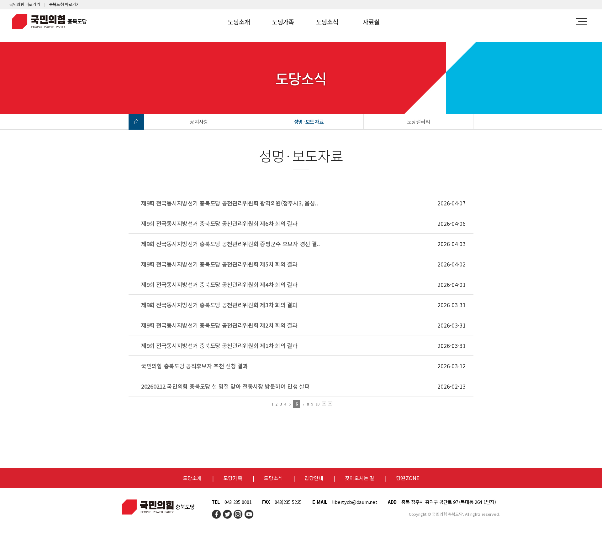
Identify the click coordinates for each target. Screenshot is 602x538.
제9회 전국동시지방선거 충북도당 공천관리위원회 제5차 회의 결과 (219, 264)
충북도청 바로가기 (64, 4)
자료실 (371, 21)
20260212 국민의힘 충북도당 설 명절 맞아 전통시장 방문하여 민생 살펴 (225, 386)
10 (317, 404)
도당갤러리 (418, 121)
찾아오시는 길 (360, 478)
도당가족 (283, 21)
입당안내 (313, 478)
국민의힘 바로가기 (24, 4)
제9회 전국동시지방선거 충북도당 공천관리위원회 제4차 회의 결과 (219, 284)
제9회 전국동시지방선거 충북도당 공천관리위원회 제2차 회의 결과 (219, 325)
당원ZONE (407, 478)
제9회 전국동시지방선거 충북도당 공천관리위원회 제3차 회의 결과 (219, 305)
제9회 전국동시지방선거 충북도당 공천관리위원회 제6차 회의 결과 (219, 223)
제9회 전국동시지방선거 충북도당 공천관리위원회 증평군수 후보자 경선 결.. (230, 244)
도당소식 (327, 21)
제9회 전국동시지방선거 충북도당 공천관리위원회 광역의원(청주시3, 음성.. (229, 203)
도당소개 (239, 21)
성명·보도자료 (309, 121)
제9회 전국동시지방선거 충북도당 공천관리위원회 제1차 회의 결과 (219, 345)
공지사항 (199, 121)
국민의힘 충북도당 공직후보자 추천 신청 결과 (194, 366)
